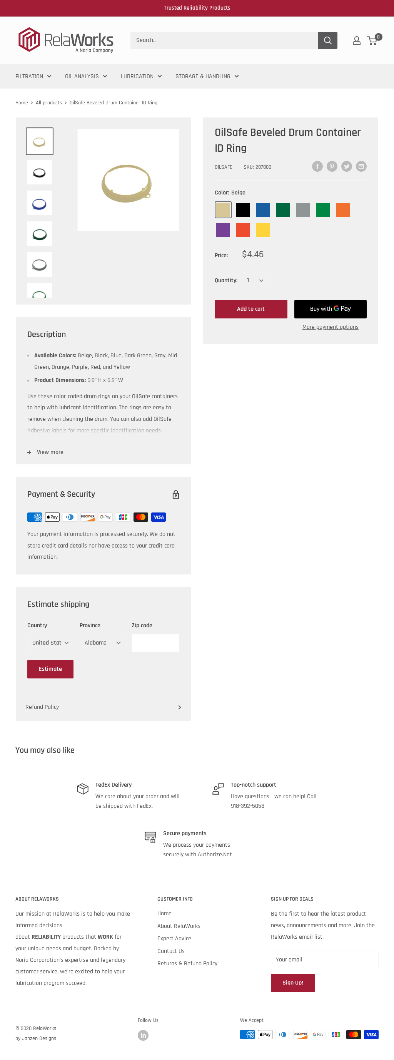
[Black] (243, 210)
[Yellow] (263, 230)
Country (37, 625)
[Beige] (223, 210)
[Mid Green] (323, 210)
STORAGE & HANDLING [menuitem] (202, 76)
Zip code (142, 625)
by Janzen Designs (35, 1038)
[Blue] (263, 210)
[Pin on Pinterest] (332, 166)
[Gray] (303, 210)
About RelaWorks (178, 926)
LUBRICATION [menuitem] (137, 76)
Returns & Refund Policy (187, 964)
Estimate (50, 669)
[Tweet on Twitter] (346, 166)
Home (21, 102)
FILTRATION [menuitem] (29, 76)
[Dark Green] (283, 210)
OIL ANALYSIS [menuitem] (82, 76)
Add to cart (251, 309)
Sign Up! (292, 983)
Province (90, 625)
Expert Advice (174, 938)
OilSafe (223, 167)
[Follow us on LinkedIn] (143, 1035)
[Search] (327, 40)
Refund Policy (42, 707)
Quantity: (226, 280)
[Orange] (343, 210)
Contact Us (171, 951)
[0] (372, 40)
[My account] (357, 40)
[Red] (243, 230)
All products (49, 102)
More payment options (330, 327)
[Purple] (223, 230)
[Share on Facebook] (317, 166)
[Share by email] (361, 166)
